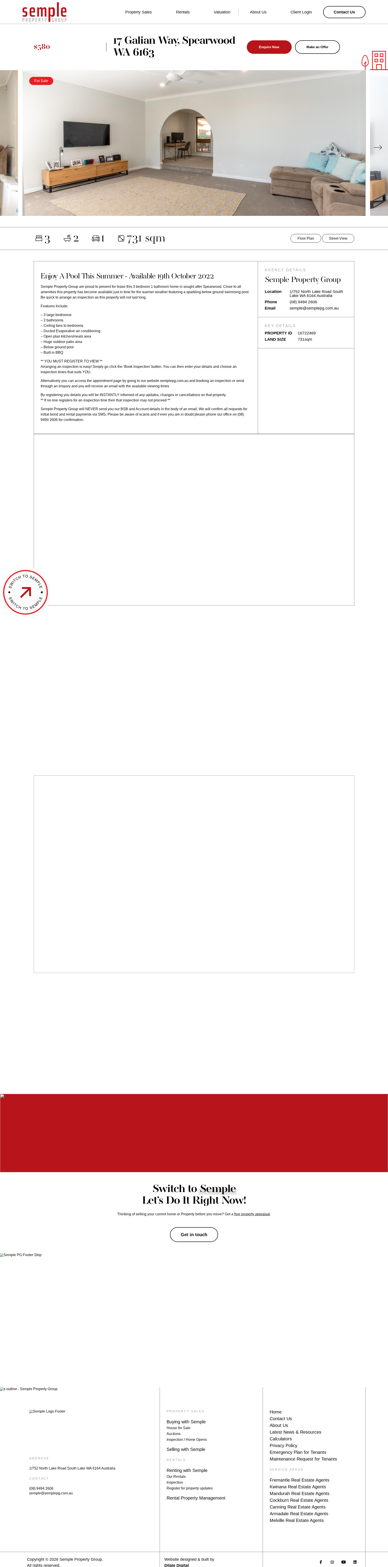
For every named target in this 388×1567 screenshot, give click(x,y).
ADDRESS (39, 1458)
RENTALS (176, 1459)
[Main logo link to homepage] (44, 12)
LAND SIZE (275, 339)
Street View (338, 238)
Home (276, 1412)
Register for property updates (190, 1488)
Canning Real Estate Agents (298, 1507)
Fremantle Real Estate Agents (299, 1480)
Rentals (183, 12)
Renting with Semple (187, 1470)
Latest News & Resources (295, 1432)
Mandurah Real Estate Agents (299, 1493)
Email (270, 308)
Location (273, 292)
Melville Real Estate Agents (297, 1520)
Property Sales (138, 12)
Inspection (175, 1482)
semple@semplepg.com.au (314, 308)
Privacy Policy (283, 1445)
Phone (271, 302)
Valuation (222, 12)
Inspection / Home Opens (187, 1439)
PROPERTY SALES (186, 1411)
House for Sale (178, 1428)
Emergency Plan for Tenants (298, 1452)
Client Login (301, 12)
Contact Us (281, 1418)
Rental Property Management (196, 1498)
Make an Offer (317, 47)
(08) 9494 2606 (303, 302)
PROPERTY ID (278, 333)
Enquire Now (269, 47)
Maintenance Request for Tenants (303, 1459)
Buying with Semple (186, 1422)
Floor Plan (306, 238)
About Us (258, 12)
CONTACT (39, 1478)
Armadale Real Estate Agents (299, 1513)
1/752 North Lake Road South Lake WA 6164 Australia (72, 1468)
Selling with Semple (186, 1449)
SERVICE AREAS (287, 1469)
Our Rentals (176, 1476)
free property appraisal (252, 1214)
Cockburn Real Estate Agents (299, 1500)
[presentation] (10, 147)
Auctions (174, 1434)
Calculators (281, 1439)
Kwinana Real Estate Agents (298, 1487)
